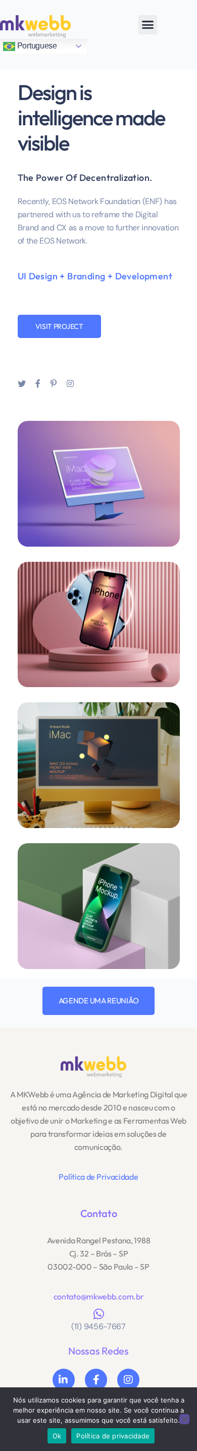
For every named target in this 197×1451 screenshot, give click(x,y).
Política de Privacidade (98, 1177)
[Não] (184, 1419)
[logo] (93, 1066)
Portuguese (36, 45)
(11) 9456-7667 (98, 1326)
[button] (147, 24)
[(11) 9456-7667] (98, 1314)
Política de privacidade (113, 1436)
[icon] (22, 384)
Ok (57, 1436)
